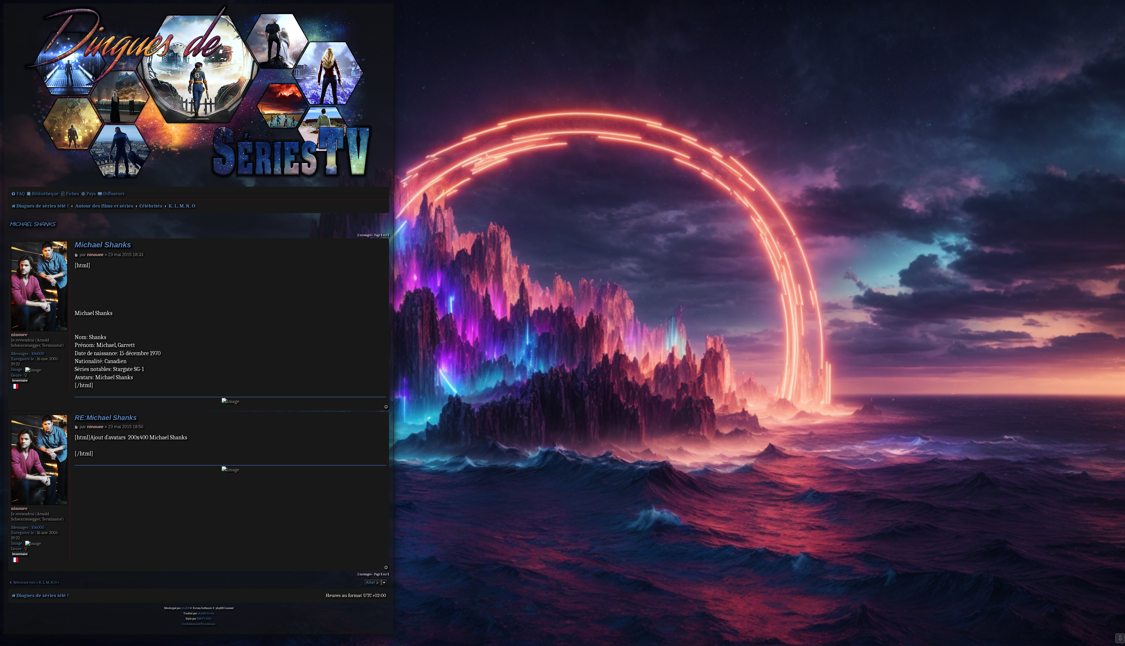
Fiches (72, 193)
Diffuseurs (114, 193)
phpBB (185, 608)
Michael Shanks (32, 224)
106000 (37, 353)
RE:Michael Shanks (106, 417)
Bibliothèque (45, 193)
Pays (91, 193)
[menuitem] (18, 193)
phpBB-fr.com (206, 613)
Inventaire (20, 380)
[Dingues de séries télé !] (198, 95)
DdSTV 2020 (204, 618)
